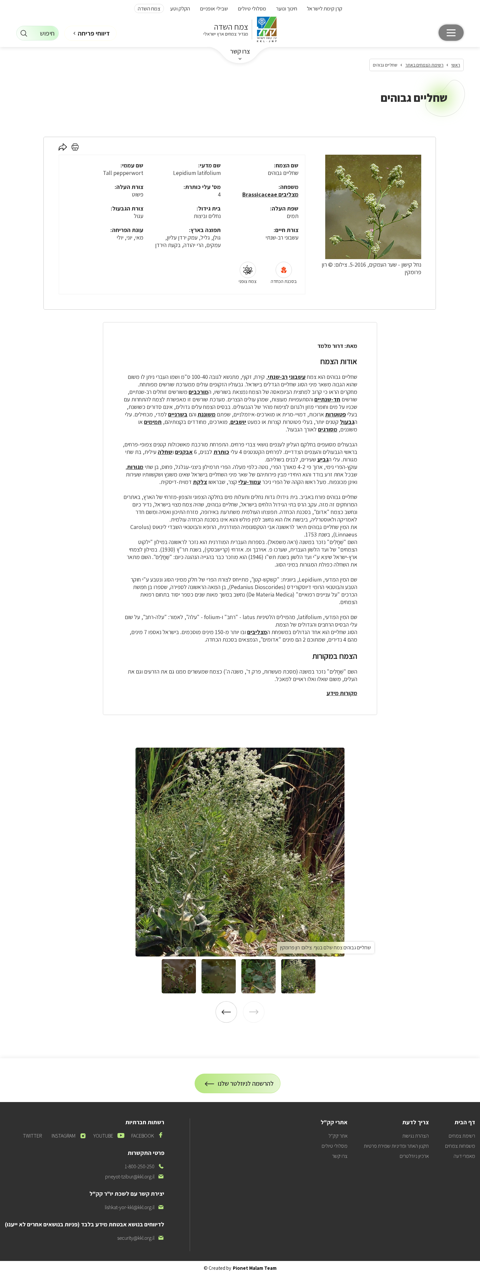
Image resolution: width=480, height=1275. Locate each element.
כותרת (221, 452)
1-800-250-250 (144, 1166)
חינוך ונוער (286, 8)
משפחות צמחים (460, 1146)
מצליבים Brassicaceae (270, 194)
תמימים (153, 422)
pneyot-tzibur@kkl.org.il (134, 1176)
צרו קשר (240, 51)
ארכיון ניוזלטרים (414, 1156)
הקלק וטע (180, 8)
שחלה (165, 452)
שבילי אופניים (214, 8)
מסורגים (327, 429)
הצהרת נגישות (415, 1135)
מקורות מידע (342, 693)
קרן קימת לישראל (324, 8)
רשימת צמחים (462, 1135)
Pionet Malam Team (255, 1268)
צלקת (200, 482)
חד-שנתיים (327, 399)
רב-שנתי (278, 377)
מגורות (135, 467)
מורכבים (198, 392)
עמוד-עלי (249, 482)
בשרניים (177, 414)
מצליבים (257, 632)
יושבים (238, 422)
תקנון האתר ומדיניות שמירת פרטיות (396, 1146)
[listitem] (240, 852)
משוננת (207, 414)
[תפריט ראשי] (451, 32)
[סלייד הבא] (226, 1012)
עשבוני (297, 377)
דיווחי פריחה (94, 33)
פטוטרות (335, 414)
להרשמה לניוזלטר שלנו (246, 1086)
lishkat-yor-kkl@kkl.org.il (134, 1207)
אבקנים (184, 452)
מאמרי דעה (464, 1156)
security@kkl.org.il (140, 1238)
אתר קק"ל (337, 1135)
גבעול (347, 422)
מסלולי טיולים (252, 8)
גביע (322, 459)
